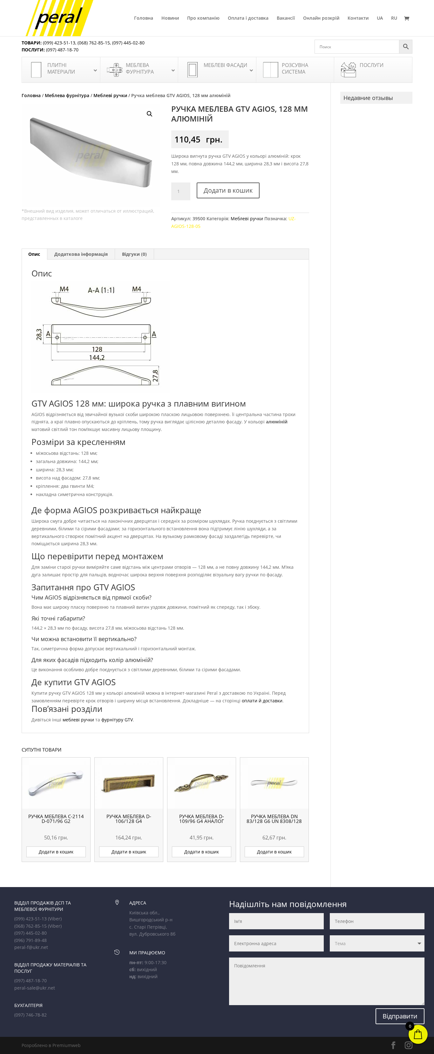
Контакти (358, 18)
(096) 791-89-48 (30, 940)
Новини (170, 18)
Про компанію (203, 18)
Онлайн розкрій (321, 18)
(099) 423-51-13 (58, 43)
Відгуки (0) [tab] (134, 254)
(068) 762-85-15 (94, 43)
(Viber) (55, 919)
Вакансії (286, 18)
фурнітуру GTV (117, 720)
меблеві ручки (78, 720)
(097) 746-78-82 (30, 1015)
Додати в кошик (228, 190)
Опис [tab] (34, 254)
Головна (143, 18)
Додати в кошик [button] (56, 852)
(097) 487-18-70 (61, 50)
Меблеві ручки (110, 95)
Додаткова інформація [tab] (81, 254)
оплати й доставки (262, 701)
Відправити (400, 1016)
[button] (149, 114)
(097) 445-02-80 (128, 43)
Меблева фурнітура (67, 95)
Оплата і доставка (248, 18)
